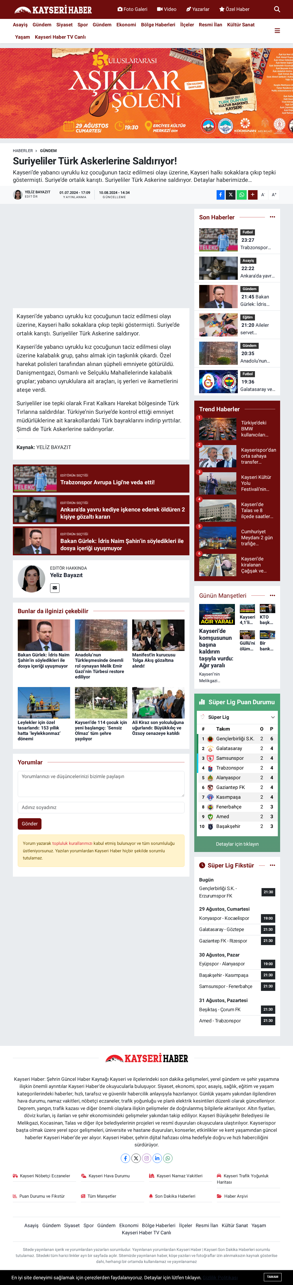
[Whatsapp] (168, 1158)
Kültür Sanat (241, 24)
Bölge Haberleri (158, 24)
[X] (136, 1158)
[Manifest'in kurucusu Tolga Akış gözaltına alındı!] (158, 635)
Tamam (272, 1277)
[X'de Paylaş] (230, 195)
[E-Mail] (55, 588)
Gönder (30, 824)
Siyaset (64, 24)
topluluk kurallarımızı (73, 843)
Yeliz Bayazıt (66, 575)
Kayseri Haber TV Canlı (60, 37)
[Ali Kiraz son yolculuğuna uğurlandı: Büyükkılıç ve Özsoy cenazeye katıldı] (158, 702)
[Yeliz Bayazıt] (31, 578)
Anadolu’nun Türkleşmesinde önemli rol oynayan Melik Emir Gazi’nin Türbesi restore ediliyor (99, 666)
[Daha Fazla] (253, 195)
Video (170, 9)
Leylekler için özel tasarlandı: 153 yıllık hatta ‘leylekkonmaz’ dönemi (39, 731)
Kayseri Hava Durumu (109, 1175)
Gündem (42, 24)
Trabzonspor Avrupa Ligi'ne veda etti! (255, 244)
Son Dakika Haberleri (175, 1196)
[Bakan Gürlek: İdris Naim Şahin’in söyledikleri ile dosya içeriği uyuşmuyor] (44, 635)
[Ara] (277, 9)
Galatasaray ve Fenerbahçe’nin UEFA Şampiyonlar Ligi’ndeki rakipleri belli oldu (256, 386)
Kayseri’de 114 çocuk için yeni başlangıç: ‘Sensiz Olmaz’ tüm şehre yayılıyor (101, 731)
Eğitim (248, 317)
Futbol (248, 232)
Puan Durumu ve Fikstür (42, 1196)
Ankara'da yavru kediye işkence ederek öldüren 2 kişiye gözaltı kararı (257, 272)
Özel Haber (238, 9)
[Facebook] (125, 1158)
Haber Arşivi (236, 1196)
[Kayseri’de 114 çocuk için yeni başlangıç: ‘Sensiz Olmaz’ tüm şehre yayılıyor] (101, 702)
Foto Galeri (135, 9)
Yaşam (22, 37)
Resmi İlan (210, 24)
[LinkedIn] (157, 1158)
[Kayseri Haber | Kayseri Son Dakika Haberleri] (53, 10)
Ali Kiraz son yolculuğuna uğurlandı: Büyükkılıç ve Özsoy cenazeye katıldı (158, 728)
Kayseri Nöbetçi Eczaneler (45, 1175)
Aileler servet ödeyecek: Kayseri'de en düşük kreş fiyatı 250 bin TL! (254, 329)
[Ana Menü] (277, 31)
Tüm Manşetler (102, 1196)
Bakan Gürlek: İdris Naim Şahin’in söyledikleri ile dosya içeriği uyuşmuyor (44, 660)
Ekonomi (126, 24)
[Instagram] (146, 1158)
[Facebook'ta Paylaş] (221, 195)
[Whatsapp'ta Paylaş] (242, 195)
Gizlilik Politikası (220, 1277)
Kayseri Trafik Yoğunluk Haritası (243, 1179)
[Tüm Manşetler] (272, 595)
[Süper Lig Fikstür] (272, 865)
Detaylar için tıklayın (237, 844)
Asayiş (20, 24)
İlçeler (187, 24)
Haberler (23, 150)
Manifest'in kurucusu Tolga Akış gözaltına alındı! (153, 660)
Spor (83, 24)
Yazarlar (200, 9)
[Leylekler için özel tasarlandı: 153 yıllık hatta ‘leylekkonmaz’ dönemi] (44, 702)
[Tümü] (272, 217)
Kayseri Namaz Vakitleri (180, 1175)
